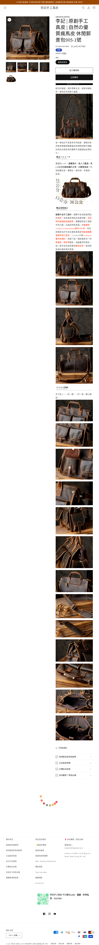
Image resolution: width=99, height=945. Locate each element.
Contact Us (39, 883)
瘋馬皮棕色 (62, 62)
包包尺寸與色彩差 (13, 872)
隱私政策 (38, 867)
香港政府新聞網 (41, 856)
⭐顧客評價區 (40, 845)
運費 (64, 53)
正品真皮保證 (11, 856)
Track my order (41, 872)
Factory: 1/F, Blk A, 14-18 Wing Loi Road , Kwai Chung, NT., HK (77, 854)
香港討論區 (39, 850)
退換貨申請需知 (12, 845)
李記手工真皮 (15, 944)
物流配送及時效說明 (14, 850)
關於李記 (9, 839)
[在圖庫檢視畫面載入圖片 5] (11, 78)
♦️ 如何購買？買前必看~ (74, 839)
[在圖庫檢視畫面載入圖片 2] (22, 67)
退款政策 (53, 944)
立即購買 (74, 77)
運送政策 (77, 944)
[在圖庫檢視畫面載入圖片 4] (45, 67)
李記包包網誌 (40, 839)
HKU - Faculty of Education (45, 861)
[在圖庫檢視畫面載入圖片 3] (33, 67)
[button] (5, 7)
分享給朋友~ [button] (63, 748)
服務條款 (38, 878)
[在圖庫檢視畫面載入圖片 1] (11, 67)
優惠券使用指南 (12, 878)
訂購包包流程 (11, 867)
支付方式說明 (11, 861)
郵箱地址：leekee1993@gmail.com (74, 846)
